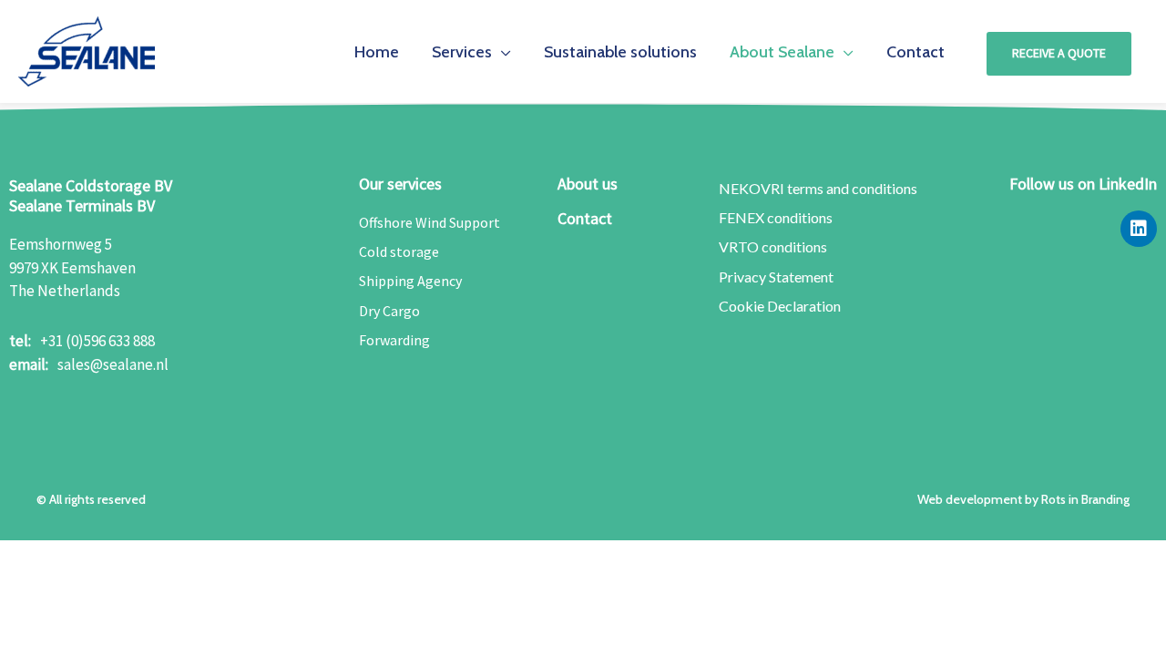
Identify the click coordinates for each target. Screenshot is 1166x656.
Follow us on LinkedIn (1083, 183)
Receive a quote (1059, 53)
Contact (584, 218)
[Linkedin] (1138, 228)
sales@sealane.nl (113, 364)
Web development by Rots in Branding (1023, 499)
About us (587, 183)
